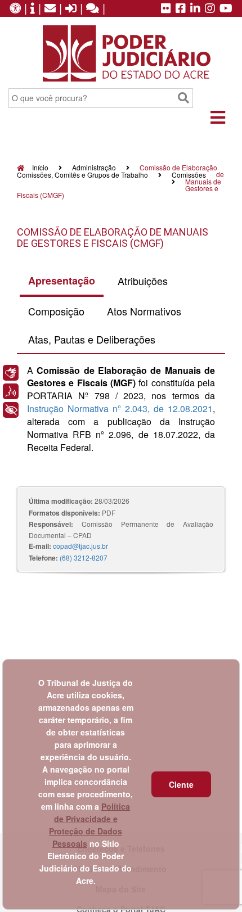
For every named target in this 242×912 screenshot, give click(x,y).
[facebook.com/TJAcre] (180, 9)
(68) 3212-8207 (83, 557)
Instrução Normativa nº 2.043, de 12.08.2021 (120, 408)
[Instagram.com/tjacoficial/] (210, 9)
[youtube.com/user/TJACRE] (226, 9)
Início (39, 167)
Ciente (181, 784)
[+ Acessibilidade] (11, 410)
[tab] (62, 282)
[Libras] (11, 373)
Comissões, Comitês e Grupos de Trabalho (82, 174)
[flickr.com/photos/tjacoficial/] (166, 9)
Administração (94, 167)
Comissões (189, 174)
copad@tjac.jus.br (80, 545)
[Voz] (11, 391)
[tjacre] (195, 9)
